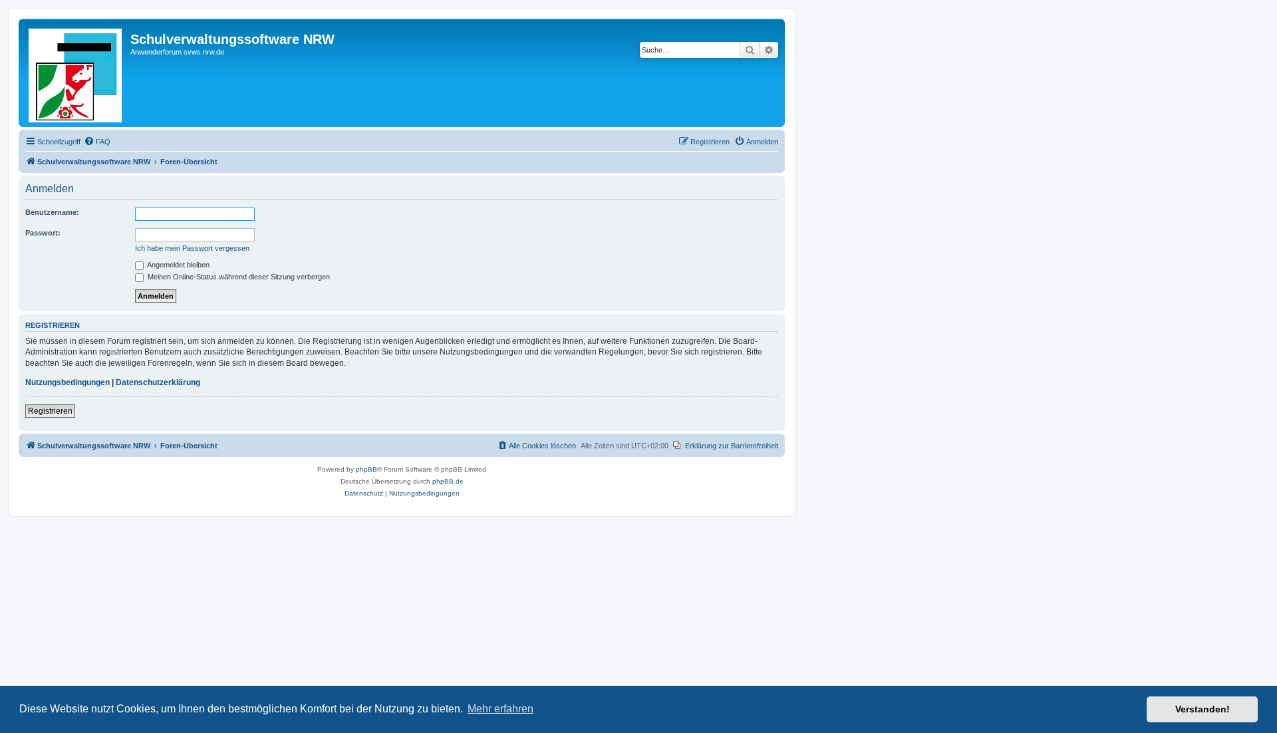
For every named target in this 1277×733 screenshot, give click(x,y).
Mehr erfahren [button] (500, 708)
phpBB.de (448, 481)
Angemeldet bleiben (178, 265)
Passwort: (43, 233)
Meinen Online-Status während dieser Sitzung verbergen (238, 277)
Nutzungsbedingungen (67, 382)
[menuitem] (97, 142)
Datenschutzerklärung (158, 382)
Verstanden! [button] (1202, 709)
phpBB (366, 469)
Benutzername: (52, 212)
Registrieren (50, 411)
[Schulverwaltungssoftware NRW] (76, 73)
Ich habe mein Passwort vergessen (192, 248)
